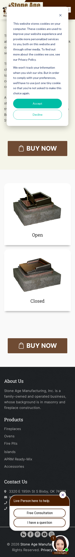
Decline (37, 114)
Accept (37, 103)
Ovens (9, 436)
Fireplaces (12, 429)
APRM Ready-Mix (18, 459)
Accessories (14, 466)
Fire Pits (11, 443)
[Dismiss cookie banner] (60, 15)
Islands (10, 452)
